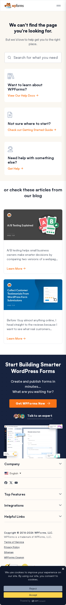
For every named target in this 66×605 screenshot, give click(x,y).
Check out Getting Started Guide (30, 130)
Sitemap (9, 552)
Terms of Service (14, 542)
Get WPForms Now (30, 403)
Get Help (14, 168)
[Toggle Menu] (58, 6)
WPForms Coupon (14, 557)
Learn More (14, 268)
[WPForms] (14, 5)
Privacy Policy (12, 547)
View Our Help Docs (21, 95)
